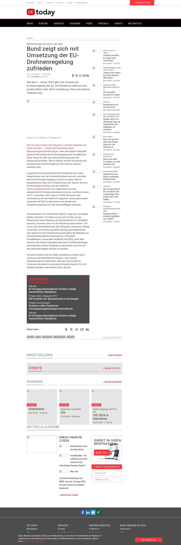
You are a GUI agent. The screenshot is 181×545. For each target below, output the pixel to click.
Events (60, 3)
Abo (40, 3)
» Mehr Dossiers (112, 382)
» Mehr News (114, 355)
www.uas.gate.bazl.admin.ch (41, 189)
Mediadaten (81, 3)
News (30, 38)
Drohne (30, 337)
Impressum (125, 529)
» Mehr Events (111, 368)
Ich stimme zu (149, 540)
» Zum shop (100, 473)
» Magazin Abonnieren (106, 467)
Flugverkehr (59, 337)
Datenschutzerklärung (33, 541)
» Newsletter (142, 2)
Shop (69, 3)
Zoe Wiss (35, 76)
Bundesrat (47, 337)
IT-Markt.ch (94, 529)
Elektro (70, 337)
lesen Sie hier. (64, 267)
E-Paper (49, 3)
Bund (38, 337)
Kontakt (30, 3)
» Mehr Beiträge (68, 495)
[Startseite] (48, 12)
